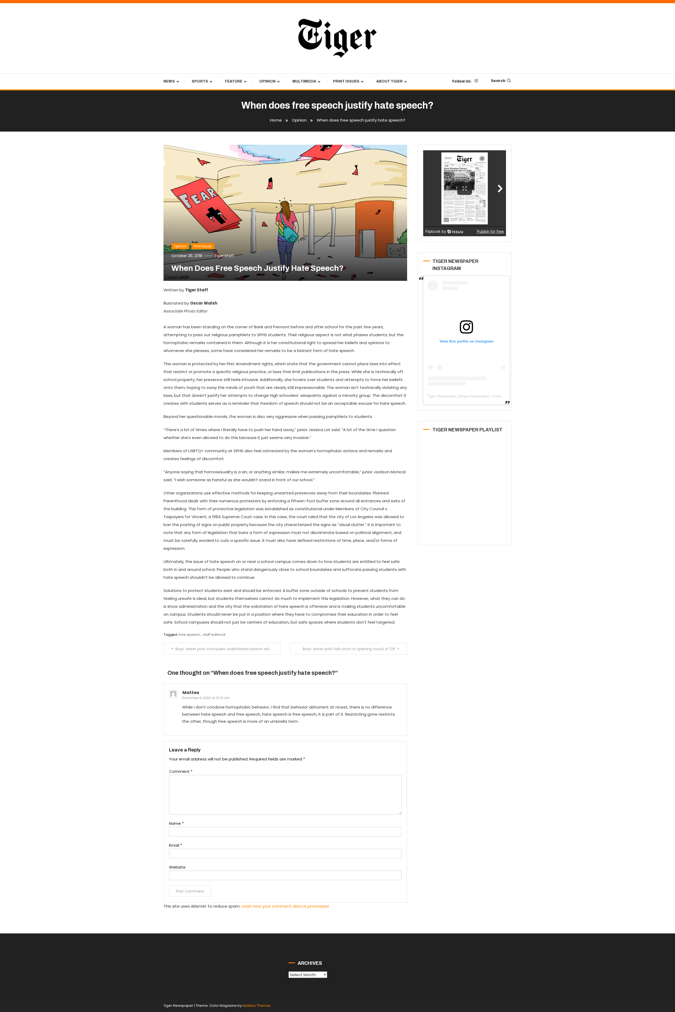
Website (177, 867)
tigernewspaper (475, 396)
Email (175, 845)
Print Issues (346, 81)
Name (176, 823)
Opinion (267, 81)
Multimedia (304, 81)
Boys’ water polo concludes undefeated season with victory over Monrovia (228, 649)
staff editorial (214, 634)
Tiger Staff (224, 255)
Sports (200, 81)
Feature (233, 81)
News (169, 81)
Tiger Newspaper (442, 396)
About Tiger (389, 81)
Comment (180, 771)
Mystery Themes (257, 1005)
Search (498, 80)
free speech (189, 634)
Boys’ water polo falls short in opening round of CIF (349, 649)
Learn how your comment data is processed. (285, 906)
